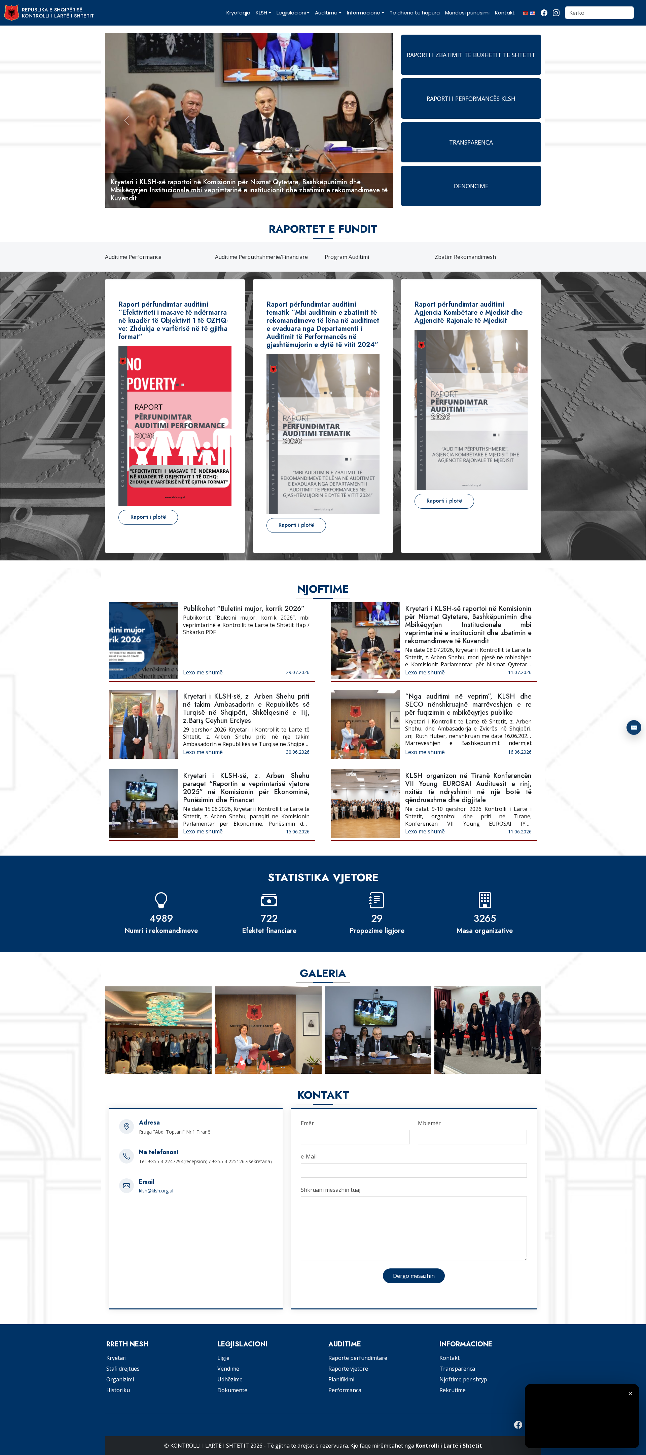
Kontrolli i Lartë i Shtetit (449, 1445)
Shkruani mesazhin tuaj (330, 1189)
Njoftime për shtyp (463, 1379)
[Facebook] (544, 13)
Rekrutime (452, 1390)
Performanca (344, 1390)
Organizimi (120, 1379)
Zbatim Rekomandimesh (355, 257)
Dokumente (232, 1390)
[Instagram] (556, 13)
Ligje (223, 1358)
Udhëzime (230, 1379)
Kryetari (116, 1358)
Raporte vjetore (348, 1368)
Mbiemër (429, 1123)
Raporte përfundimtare (357, 1358)
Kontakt (449, 1358)
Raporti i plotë (148, 517)
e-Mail (309, 1156)
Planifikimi (341, 1379)
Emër (307, 1123)
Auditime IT (449, 257)
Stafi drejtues (123, 1368)
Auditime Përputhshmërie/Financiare (151, 257)
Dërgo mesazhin (414, 1276)
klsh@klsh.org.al (156, 1190)
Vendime (228, 1368)
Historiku (118, 1390)
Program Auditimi (237, 257)
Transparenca (457, 1368)
